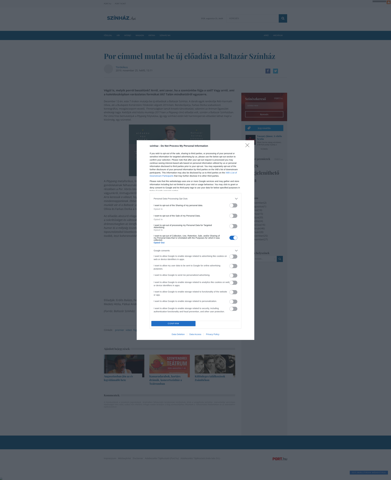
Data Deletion (178, 334)
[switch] (233, 205)
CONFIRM (173, 323)
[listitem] (195, 198)
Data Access (195, 334)
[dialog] (195, 240)
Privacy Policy (212, 334)
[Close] (248, 146)
